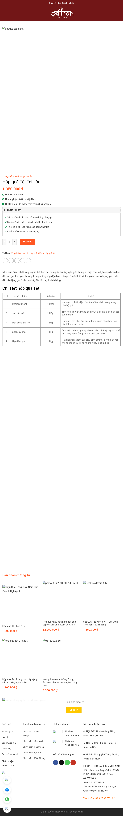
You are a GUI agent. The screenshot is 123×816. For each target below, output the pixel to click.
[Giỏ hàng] (119, 13)
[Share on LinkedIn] (28, 260)
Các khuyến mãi (9, 743)
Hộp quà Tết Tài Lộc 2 (13, 626)
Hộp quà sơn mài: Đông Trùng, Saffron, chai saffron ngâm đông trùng (60, 682)
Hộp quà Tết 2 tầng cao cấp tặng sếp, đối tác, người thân (19, 681)
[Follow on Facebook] (55, 762)
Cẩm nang (6, 748)
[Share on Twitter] (17, 260)
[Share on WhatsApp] (5, 260)
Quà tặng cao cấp (23, 176)
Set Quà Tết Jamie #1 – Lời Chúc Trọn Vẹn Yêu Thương (100, 623)
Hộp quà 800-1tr (37, 253)
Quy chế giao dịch (10, 754)
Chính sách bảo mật (32, 752)
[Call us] (67, 762)
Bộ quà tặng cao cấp (20, 253)
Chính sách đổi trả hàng (34, 758)
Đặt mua (27, 241)
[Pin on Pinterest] (22, 260)
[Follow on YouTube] (73, 762)
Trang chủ (7, 176)
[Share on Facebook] (11, 260)
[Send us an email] (61, 762)
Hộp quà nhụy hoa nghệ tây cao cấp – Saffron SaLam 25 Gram (59, 623)
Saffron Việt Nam (73, 811)
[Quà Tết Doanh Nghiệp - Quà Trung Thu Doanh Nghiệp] (61, 13)
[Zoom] (7, 169)
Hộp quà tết (50, 253)
